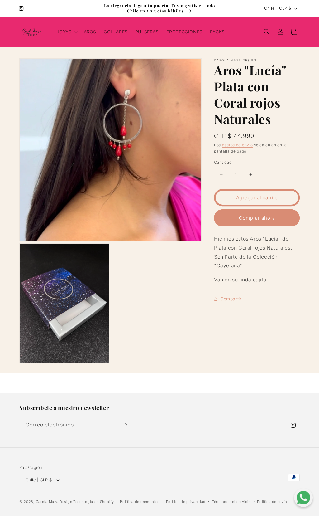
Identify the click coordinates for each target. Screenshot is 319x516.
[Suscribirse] (124, 425)
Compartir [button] (230, 298)
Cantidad (223, 162)
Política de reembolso (140, 501)
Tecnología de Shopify (93, 501)
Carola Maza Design (54, 501)
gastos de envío (237, 145)
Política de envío (272, 501)
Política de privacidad (186, 501)
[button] (66, 31)
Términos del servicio (231, 501)
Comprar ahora (257, 218)
